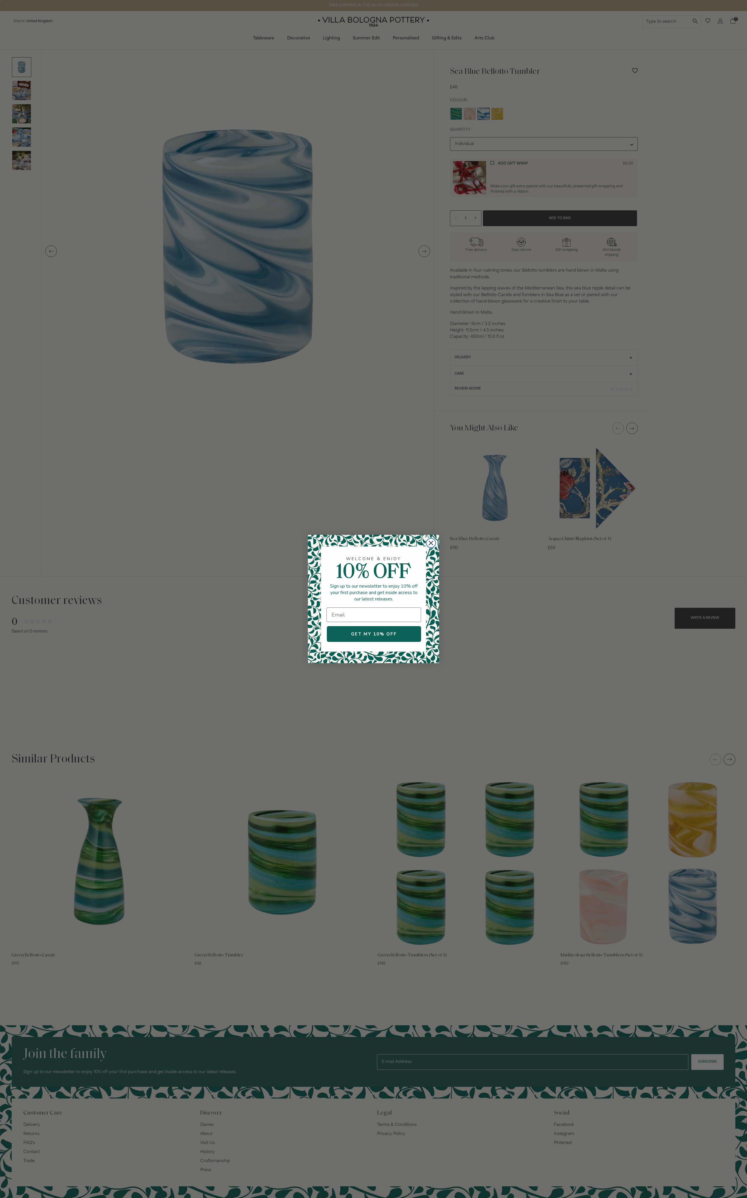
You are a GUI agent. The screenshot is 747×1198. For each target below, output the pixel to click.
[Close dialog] (431, 543)
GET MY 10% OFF (374, 634)
